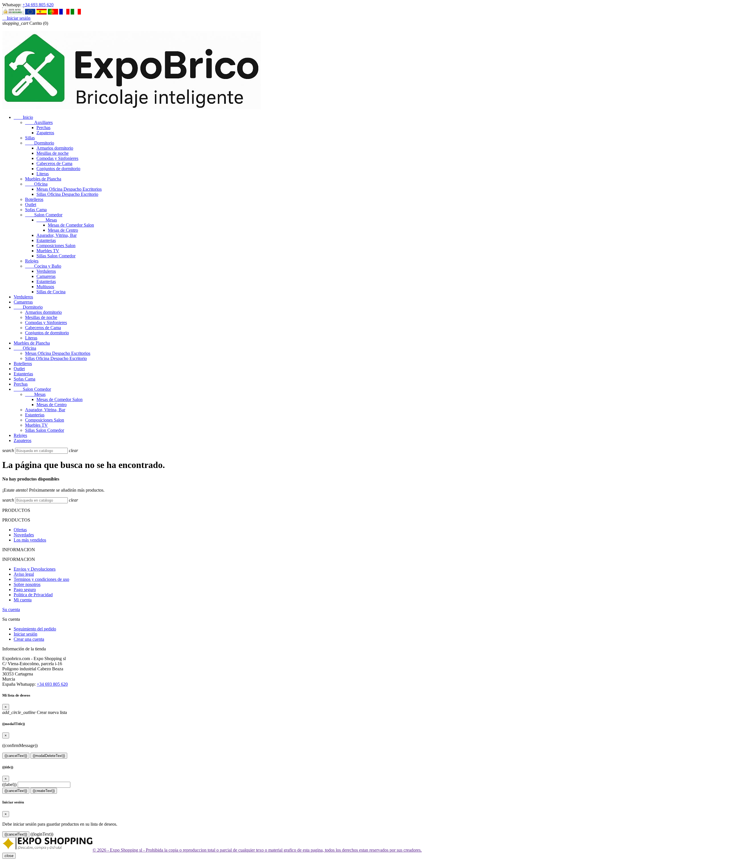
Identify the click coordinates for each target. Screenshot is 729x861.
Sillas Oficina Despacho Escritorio (67, 194)
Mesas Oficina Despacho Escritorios (69, 189)
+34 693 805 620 (38, 4)
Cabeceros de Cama (54, 163)
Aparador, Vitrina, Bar (56, 235)
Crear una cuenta (29, 639)
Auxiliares (39, 122)
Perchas (43, 127)
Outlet (30, 204)
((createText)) (44, 791)
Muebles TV (47, 250)
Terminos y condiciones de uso (41, 579)
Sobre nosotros (27, 584)
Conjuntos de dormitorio (58, 168)
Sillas (30, 137)
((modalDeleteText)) (49, 756)
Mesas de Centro (63, 230)
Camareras (46, 276)
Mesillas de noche (52, 153)
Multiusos (45, 286)
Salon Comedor (43, 214)
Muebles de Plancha (43, 178)
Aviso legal (24, 574)
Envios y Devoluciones (35, 569)
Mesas (46, 219)
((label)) (9, 784)
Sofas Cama (36, 209)
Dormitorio (39, 143)
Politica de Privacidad (33, 594)
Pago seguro (25, 589)
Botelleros (34, 199)
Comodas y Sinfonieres (57, 158)
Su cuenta (11, 609)
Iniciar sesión (25, 634)
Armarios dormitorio (54, 148)
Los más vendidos (30, 540)
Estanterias (46, 240)
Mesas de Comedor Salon (71, 225)
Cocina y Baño (43, 266)
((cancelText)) (16, 756)
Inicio (23, 117)
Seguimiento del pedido (35, 628)
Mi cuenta (23, 599)
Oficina (36, 184)
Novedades (24, 534)
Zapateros (45, 132)
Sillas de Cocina (50, 291)
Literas (42, 173)
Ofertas (20, 529)
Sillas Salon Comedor (55, 255)
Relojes (31, 260)
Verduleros (46, 271)
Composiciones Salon (55, 245)
